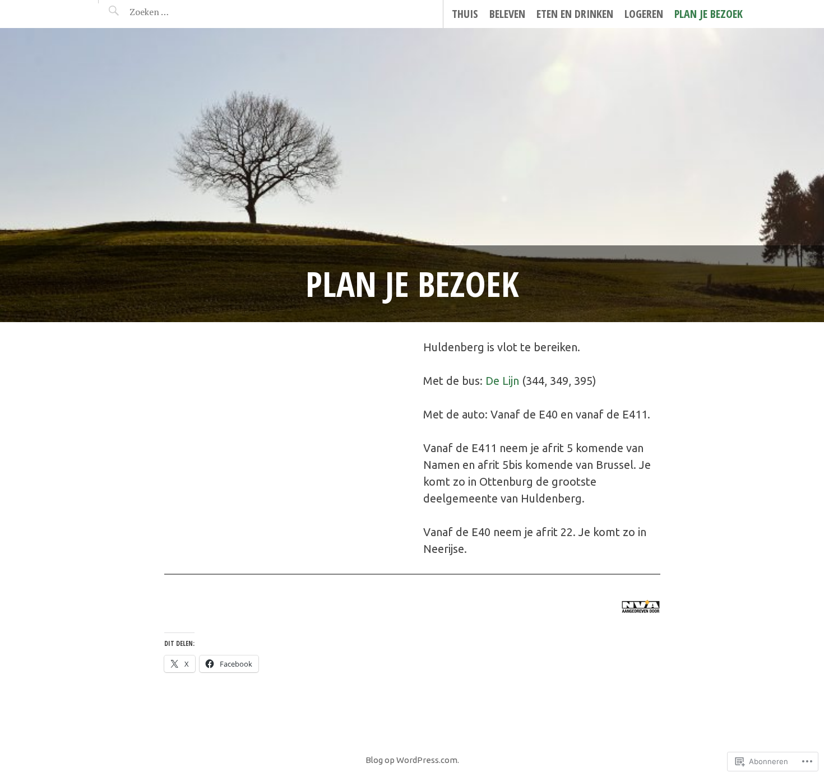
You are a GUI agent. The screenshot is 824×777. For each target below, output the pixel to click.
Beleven (507, 13)
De (493, 380)
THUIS (465, 13)
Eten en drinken (574, 13)
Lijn (510, 380)
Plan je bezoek (708, 13)
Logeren (643, 13)
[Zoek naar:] (175, 12)
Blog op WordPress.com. (412, 760)
